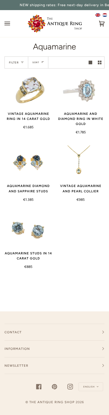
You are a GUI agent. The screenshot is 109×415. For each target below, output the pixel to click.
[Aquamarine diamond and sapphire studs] (28, 162)
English (89, 386)
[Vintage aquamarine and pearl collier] (81, 162)
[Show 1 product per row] (90, 62)
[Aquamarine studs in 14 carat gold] (28, 229)
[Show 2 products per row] (99, 62)
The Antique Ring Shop (52, 402)
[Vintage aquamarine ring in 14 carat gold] (28, 90)
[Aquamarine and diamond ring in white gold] (81, 90)
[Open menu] (12, 23)
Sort (35, 62)
